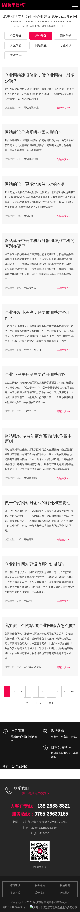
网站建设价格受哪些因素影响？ (33, 132)
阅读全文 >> (63, 107)
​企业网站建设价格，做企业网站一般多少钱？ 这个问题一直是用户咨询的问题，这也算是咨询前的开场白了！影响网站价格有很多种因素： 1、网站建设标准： (39, 93)
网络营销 (65, 35)
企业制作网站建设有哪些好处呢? (34, 564)
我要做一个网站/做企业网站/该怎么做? (40, 625)
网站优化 (41, 45)
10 (72, 691)
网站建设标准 (31, 107)
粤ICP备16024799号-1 (15, 907)
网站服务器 (30, 287)
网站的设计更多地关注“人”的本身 (35, 184)
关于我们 (40, 892)
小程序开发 (30, 411)
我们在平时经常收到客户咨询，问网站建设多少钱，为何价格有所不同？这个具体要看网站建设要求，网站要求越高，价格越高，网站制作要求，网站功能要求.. (39, 145)
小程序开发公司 (32, 349)
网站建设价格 (31, 159)
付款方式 (15, 892)
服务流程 (40, 885)
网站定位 (29, 216)
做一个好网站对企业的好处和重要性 (37, 502)
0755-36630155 (51, 814)
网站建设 (29, 539)
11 (27, 703)
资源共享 (16, 55)
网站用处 (29, 600)
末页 (51, 703)
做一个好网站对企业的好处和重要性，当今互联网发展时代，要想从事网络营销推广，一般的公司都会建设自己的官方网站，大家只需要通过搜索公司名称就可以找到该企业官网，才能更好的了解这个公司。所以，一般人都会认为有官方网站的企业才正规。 (39, 520)
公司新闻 (16, 35)
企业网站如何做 (32, 667)
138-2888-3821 (53, 806)
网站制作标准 (31, 478)
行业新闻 (41, 35)
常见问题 (16, 45)
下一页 (38, 703)
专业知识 (65, 45)
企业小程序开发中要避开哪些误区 (35, 374)
